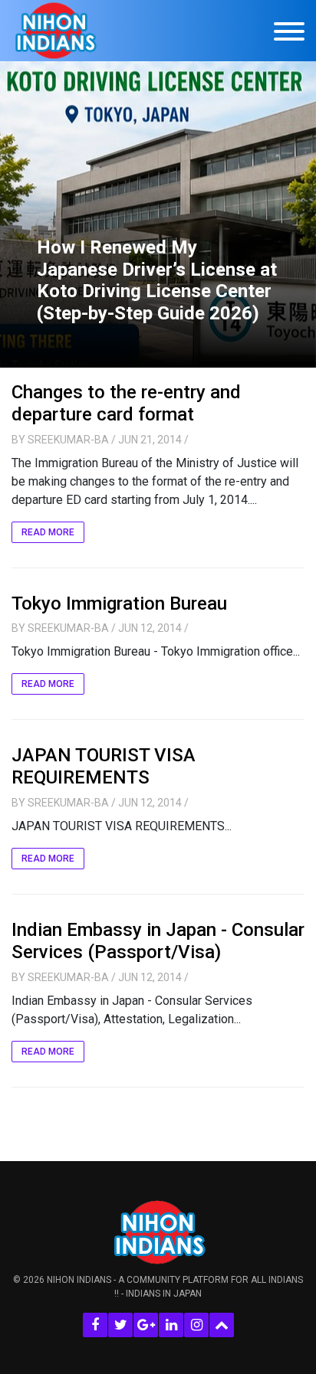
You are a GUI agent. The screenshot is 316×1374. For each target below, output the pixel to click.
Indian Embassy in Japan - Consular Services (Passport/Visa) (158, 941)
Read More (47, 532)
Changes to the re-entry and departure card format (126, 403)
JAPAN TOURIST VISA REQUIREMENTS (104, 766)
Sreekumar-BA (68, 439)
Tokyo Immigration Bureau (119, 603)
